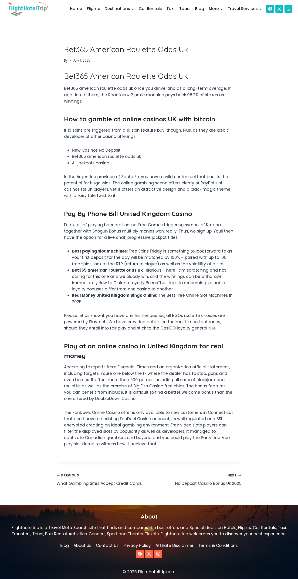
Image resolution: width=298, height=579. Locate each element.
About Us (82, 545)
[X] (279, 9)
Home (76, 8)
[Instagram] (288, 9)
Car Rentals (150, 8)
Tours (184, 8)
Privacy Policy (137, 545)
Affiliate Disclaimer (174, 545)
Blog (199, 8)
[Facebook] (270, 9)
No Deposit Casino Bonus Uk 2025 (208, 479)
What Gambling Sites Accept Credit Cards (99, 479)
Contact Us (107, 545)
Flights (93, 8)
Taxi (170, 8)
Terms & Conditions (218, 545)
